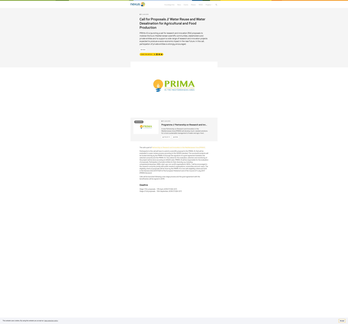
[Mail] (161, 54)
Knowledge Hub (169, 5)
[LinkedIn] (157, 54)
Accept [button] (342, 320)
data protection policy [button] (51, 320)
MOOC (201, 5)
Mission (193, 5)
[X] (154, 54)
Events (186, 5)
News (179, 5)
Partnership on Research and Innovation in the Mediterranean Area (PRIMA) (178, 147)
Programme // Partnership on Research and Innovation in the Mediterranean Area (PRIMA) (203, 124)
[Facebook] (159, 54)
